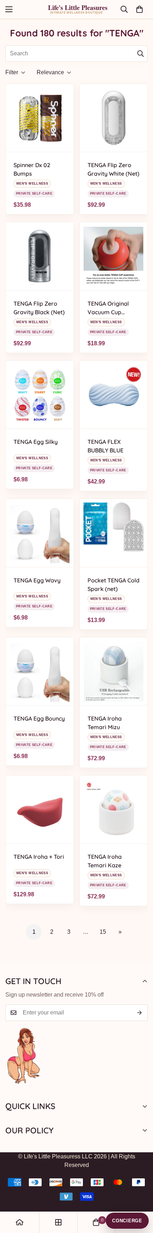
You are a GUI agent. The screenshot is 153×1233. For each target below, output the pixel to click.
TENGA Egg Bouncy (39, 718)
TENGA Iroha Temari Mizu (105, 723)
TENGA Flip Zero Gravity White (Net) (113, 169)
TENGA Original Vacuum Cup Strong (108, 308)
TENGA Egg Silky (36, 441)
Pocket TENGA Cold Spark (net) (113, 584)
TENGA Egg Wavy (37, 580)
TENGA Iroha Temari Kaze (105, 861)
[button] (139, 9)
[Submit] (140, 53)
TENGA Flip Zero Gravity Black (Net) (39, 308)
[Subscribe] (140, 1012)
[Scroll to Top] (140, 1195)
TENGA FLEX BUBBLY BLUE (105, 446)
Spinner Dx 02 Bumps (32, 169)
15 (103, 932)
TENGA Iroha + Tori (39, 856)
